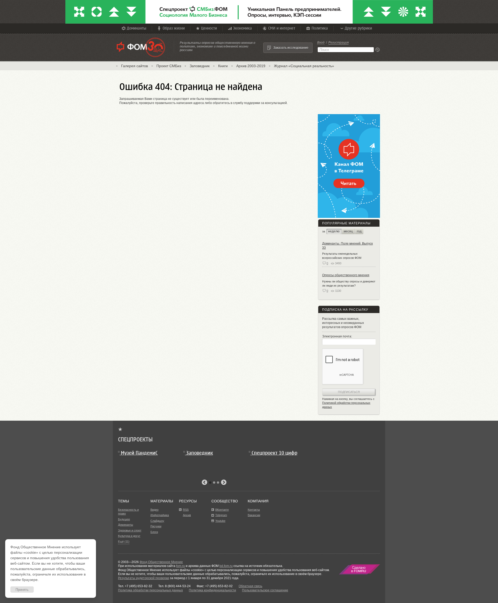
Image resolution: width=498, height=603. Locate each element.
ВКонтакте (222, 509)
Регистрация (338, 42)
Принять (22, 590)
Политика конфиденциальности (212, 590)
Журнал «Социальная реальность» (304, 66)
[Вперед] (223, 483)
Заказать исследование (290, 48)
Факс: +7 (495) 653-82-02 (215, 586)
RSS (186, 509)
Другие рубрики (358, 28)
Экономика (242, 28)
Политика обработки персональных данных (150, 590)
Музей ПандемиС (139, 453)
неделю (334, 231)
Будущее (124, 519)
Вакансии (254, 515)
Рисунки (155, 526)
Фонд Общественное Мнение (161, 562)
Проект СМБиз (168, 66)
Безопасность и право (128, 511)
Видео (154, 509)
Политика (320, 28)
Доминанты (136, 28)
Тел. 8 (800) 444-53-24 (174, 586)
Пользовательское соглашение (265, 590)
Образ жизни (174, 28)
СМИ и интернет (281, 28)
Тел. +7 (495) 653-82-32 (135, 586)
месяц (348, 231)
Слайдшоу (157, 520)
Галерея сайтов (134, 66)
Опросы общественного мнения (345, 275)
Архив (187, 515)
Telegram (221, 515)
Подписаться (349, 391)
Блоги (154, 531)
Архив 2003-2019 (250, 66)
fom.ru (180, 566)
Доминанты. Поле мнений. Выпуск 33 (347, 245)
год (359, 231)
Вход (320, 42)
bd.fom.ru (226, 566)
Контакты (254, 509)
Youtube (220, 520)
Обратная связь (250, 586)
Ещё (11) (123, 541)
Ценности (209, 28)
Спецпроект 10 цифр (274, 453)
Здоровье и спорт (129, 530)
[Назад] (205, 483)
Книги (223, 66)
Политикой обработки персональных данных (346, 404)
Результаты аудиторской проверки (143, 578)
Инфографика (159, 515)
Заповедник (200, 66)
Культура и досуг (129, 535)
